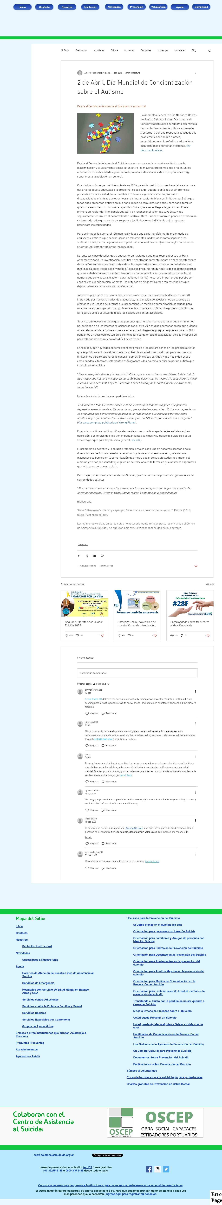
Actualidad (129, 50)
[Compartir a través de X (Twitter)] (86, 555)
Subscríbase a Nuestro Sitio (40, 959)
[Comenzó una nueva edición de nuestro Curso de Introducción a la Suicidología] (137, 603)
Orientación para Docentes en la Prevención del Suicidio (169, 954)
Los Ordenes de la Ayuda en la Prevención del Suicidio (168, 1044)
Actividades (98, 50)
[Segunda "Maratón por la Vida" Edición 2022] (84, 603)
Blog (194, 50)
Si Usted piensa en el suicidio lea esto (157, 924)
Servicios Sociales (34, 1012)
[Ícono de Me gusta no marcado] (87, 713)
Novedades (180, 50)
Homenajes (162, 50)
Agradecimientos (27, 1049)
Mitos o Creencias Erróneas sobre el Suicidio (162, 1011)
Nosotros (22, 939)
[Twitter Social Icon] (166, 1169)
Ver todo (210, 584)
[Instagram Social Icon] (157, 1169)
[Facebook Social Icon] (149, 1169)
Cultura (114, 50)
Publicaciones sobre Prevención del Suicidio (162, 1064)
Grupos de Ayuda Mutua (37, 1026)
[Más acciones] (195, 73)
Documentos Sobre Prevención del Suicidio (161, 1057)
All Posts (65, 50)
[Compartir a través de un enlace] (102, 555)
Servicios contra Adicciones (40, 999)
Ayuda (20, 966)
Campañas (146, 50)
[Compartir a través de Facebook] (78, 555)
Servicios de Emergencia (38, 983)
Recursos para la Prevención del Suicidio (153, 918)
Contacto (21, 933)
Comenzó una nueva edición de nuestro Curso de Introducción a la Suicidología (137, 623)
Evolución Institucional (37, 946)
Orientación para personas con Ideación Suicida (164, 931)
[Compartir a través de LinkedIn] (94, 555)
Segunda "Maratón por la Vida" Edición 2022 (84, 623)
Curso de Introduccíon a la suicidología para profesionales (164, 1077)
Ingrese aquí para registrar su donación (131, 1194)
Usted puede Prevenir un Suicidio (154, 1017)
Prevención (81, 50)
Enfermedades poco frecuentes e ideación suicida (189, 623)
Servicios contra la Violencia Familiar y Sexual (52, 1006)
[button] (209, 50)
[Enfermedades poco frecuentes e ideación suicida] (190, 603)
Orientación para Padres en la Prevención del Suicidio (168, 948)
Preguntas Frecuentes (30, 1042)
